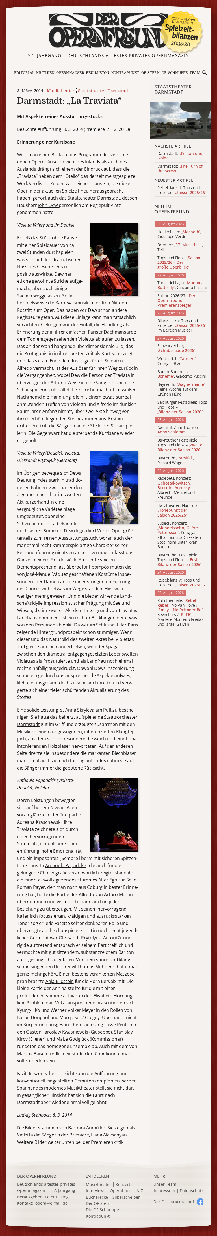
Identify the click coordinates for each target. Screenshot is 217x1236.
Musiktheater (61, 90)
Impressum (164, 1191)
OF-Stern (150, 73)
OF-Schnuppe (175, 73)
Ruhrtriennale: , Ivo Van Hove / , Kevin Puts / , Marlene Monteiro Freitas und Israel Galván (180, 612)
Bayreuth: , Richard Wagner (175, 460)
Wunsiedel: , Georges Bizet (176, 361)
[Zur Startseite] (108, 30)
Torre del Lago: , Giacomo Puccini (182, 285)
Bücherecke (97, 1197)
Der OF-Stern (98, 1203)
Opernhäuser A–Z (126, 1191)
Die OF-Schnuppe (102, 1209)
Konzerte (124, 1184)
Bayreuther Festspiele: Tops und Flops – (179, 445)
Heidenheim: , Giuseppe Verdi (179, 234)
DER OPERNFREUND (37, 1176)
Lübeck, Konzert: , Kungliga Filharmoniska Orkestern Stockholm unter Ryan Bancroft (179, 535)
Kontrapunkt (125, 73)
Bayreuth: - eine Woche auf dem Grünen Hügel (181, 389)
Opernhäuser (70, 73)
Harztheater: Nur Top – (178, 510)
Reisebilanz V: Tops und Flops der (181, 582)
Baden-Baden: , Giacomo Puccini (181, 374)
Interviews (95, 1191)
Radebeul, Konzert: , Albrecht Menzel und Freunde (176, 488)
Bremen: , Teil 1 (180, 247)
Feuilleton (97, 73)
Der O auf (173, 1201)
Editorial (24, 73)
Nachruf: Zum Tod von (177, 430)
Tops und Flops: (178, 263)
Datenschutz (191, 1191)
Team (195, 73)
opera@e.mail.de (51, 1203)
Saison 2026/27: (176, 300)
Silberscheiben (126, 1197)
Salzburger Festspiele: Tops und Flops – (182, 407)
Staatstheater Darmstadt (104, 90)
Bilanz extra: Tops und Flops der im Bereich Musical (181, 326)
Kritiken (45, 73)
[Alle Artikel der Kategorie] (181, 120)
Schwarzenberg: (176, 348)
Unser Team (164, 1184)
